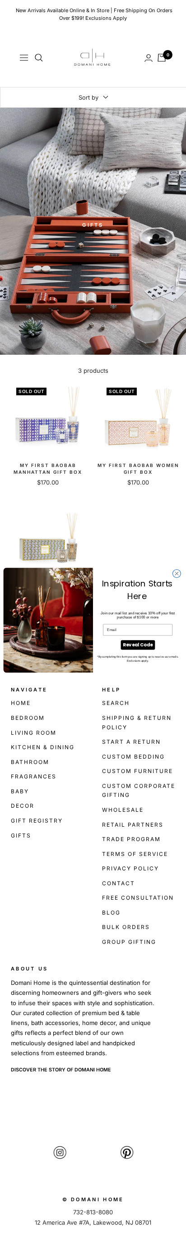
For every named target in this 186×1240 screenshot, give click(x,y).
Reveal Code (138, 644)
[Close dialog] (176, 573)
